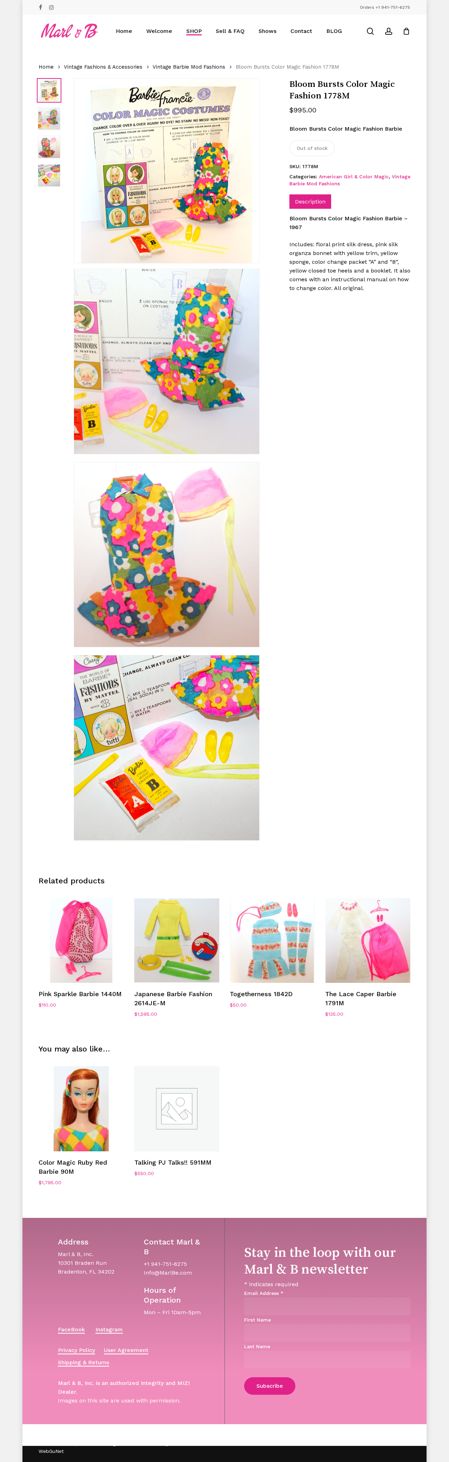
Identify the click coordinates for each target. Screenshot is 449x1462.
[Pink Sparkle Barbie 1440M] (81, 940)
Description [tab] (310, 201)
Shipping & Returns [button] (83, 1362)
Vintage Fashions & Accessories (103, 67)
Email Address (263, 1293)
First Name (257, 1320)
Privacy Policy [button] (76, 1350)
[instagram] (51, 7)
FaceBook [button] (71, 1329)
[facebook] (40, 7)
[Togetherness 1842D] (272, 940)
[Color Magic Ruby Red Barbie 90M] (81, 1108)
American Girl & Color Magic (354, 176)
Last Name (257, 1346)
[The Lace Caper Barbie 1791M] (367, 940)
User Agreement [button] (126, 1350)
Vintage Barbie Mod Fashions (189, 67)
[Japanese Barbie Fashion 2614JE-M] (176, 940)
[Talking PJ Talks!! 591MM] (176, 1108)
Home (46, 67)
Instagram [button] (109, 1329)
